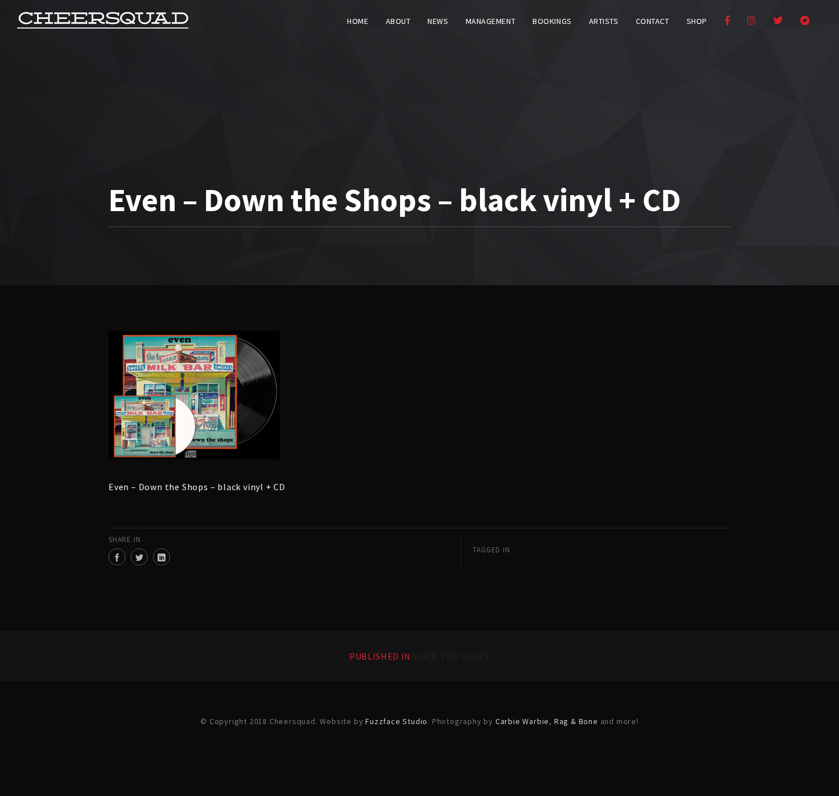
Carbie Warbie (522, 721)
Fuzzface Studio (396, 721)
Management (491, 21)
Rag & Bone (576, 721)
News (437, 21)
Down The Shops (419, 656)
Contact (652, 21)
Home (357, 21)
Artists (604, 21)
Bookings (552, 21)
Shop (697, 21)
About (398, 21)
